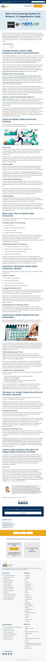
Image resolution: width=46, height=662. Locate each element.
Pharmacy (27, 611)
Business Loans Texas (8, 637)
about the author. (35, 493)
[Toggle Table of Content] (11, 47)
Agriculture (27, 575)
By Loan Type (5, 573)
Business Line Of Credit (9, 577)
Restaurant (27, 616)
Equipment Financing (8, 580)
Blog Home (23, 533)
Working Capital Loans (8, 599)
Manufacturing (28, 604)
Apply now (38, 6)
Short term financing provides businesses (11, 439)
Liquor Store (27, 602)
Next (30, 533)
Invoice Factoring (7, 584)
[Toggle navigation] (44, 6)
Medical (27, 607)
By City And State (7, 624)
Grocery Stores (28, 597)
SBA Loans (6, 592)
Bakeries (27, 578)
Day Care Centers (29, 589)
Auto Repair (27, 577)
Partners (27, 640)
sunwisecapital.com (27, 659)
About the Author (28, 633)
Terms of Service (28, 648)
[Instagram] (9, 654)
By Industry (27, 573)
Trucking (27, 621)
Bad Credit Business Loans (9, 575)
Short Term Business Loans (9, 594)
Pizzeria (27, 614)
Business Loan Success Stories (32, 631)
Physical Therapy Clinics (30, 612)
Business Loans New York (9, 635)
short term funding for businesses (30, 172)
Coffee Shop (28, 585)
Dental (26, 590)
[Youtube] (11, 654)
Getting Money (11, 497)
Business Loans (7, 578)
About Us (27, 626)
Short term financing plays (8, 99)
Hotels (26, 600)
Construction (28, 587)
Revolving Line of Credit (9, 590)
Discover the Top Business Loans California (13, 627)
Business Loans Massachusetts (10, 633)
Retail (26, 617)
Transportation (28, 619)
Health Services (28, 599)
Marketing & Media (29, 605)
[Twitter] (6, 654)
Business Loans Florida (8, 628)
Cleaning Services (29, 584)
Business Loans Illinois (8, 632)
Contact (27, 635)
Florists (26, 594)
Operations (16, 497)
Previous (16, 533)
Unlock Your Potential (21, 479)
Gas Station (27, 595)
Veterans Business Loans (9, 597)
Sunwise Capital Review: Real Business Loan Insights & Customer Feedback (33, 644)
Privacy (26, 641)
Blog (26, 629)
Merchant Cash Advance (8, 525)
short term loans (33, 258)
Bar (26, 580)
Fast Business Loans (23, 497)
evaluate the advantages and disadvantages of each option (15, 82)
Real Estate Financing (8, 589)
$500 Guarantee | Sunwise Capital (32, 638)
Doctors (27, 592)
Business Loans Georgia (9, 630)
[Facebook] (3, 654)
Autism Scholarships (29, 628)
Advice (7, 497)
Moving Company (29, 609)
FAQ (26, 636)
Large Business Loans (7, 527)
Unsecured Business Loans (8, 524)
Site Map (27, 646)
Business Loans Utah (8, 639)
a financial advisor (36, 291)
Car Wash (27, 582)
